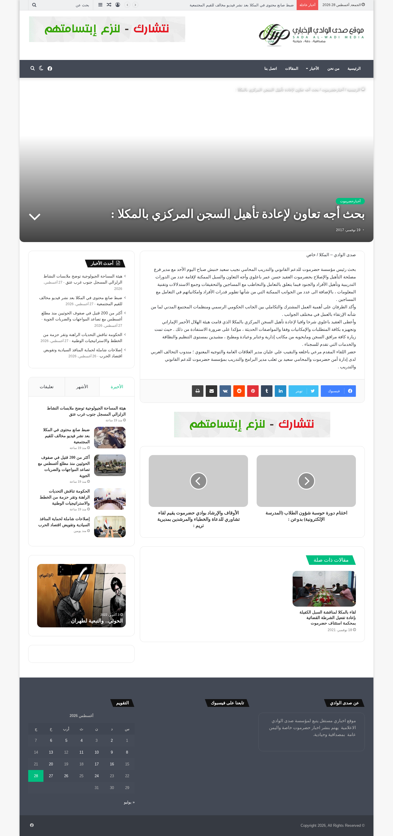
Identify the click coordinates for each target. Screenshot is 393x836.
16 (112, 764)
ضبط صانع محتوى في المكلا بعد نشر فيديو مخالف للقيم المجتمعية (66, 436)
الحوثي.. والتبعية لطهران (97, 621)
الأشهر (82, 386)
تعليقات (47, 386)
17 (97, 764)
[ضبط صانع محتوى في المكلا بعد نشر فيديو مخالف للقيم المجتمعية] (110, 437)
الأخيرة (117, 386)
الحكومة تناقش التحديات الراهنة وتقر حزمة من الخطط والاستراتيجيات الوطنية (65, 497)
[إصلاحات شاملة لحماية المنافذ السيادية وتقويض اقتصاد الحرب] (110, 526)
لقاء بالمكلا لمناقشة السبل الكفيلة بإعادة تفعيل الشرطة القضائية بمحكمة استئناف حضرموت (327, 617)
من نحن (333, 68)
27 (51, 776)
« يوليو (129, 802)
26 (66, 776)
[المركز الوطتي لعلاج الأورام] (252, 424)
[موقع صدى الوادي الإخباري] (311, 35)
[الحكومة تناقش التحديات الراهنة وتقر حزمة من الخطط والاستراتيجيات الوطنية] (110, 499)
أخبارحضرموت (333, 89)
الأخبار (314, 68)
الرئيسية (354, 68)
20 (51, 764)
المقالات (291, 68)
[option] (81, 595)
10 (97, 752)
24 (97, 776)
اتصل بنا (270, 68)
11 (81, 752)
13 (51, 752)
